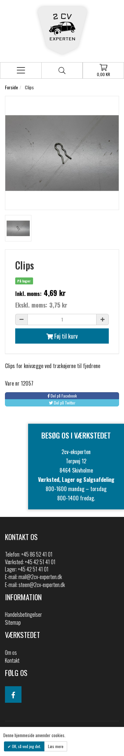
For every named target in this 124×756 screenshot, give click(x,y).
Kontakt (12, 660)
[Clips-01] (18, 228)
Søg (62, 70)
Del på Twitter (64, 402)
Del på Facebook (63, 396)
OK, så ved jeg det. (26, 746)
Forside (11, 87)
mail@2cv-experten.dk (40, 577)
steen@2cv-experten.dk (42, 585)
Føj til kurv (65, 336)
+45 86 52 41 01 (37, 554)
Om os (11, 652)
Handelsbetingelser (23, 614)
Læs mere (55, 746)
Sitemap (13, 622)
